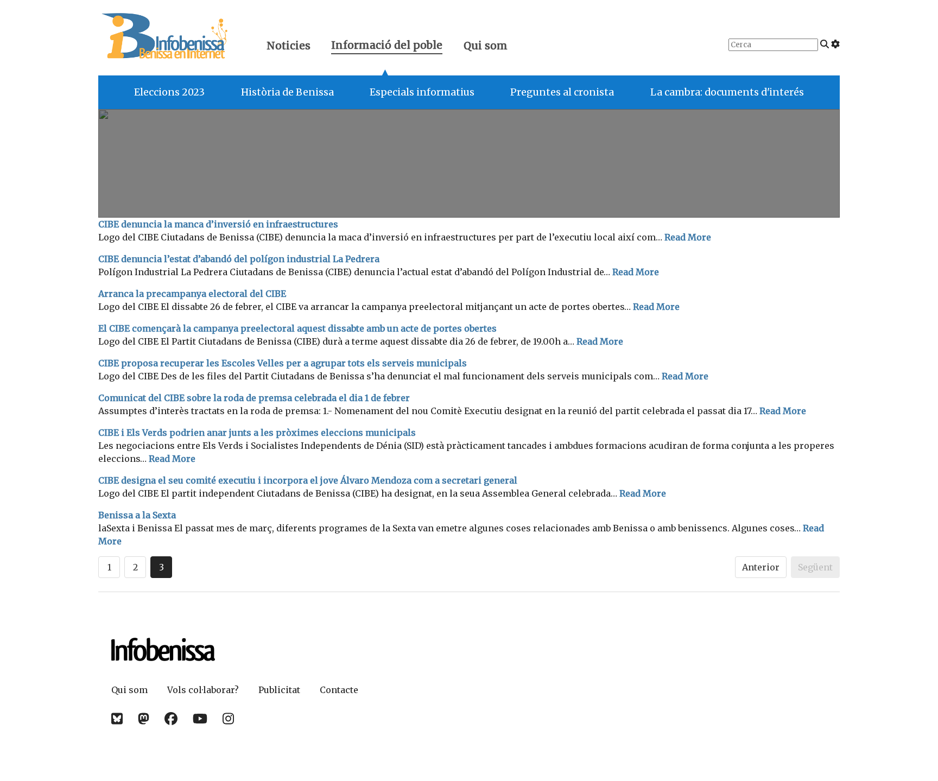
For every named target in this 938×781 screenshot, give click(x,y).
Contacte (339, 689)
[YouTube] (200, 718)
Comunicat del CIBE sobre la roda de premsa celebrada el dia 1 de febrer (254, 397)
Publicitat (279, 689)
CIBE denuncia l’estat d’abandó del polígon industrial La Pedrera (238, 258)
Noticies (288, 45)
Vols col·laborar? (203, 689)
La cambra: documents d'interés (727, 92)
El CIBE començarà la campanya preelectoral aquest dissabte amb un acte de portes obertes (297, 328)
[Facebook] (171, 718)
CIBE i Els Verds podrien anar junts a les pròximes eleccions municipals (257, 432)
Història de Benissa (287, 92)
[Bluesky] (117, 718)
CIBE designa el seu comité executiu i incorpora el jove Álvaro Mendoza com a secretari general (307, 480)
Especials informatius (422, 92)
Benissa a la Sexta (137, 515)
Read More (687, 237)
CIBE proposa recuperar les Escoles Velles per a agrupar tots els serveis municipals (282, 363)
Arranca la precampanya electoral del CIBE (192, 293)
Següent (815, 567)
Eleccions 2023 (169, 92)
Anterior (760, 567)
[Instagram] (228, 718)
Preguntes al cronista (562, 92)
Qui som (486, 45)
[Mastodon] (143, 718)
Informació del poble (386, 46)
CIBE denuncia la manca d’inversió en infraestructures (218, 224)
